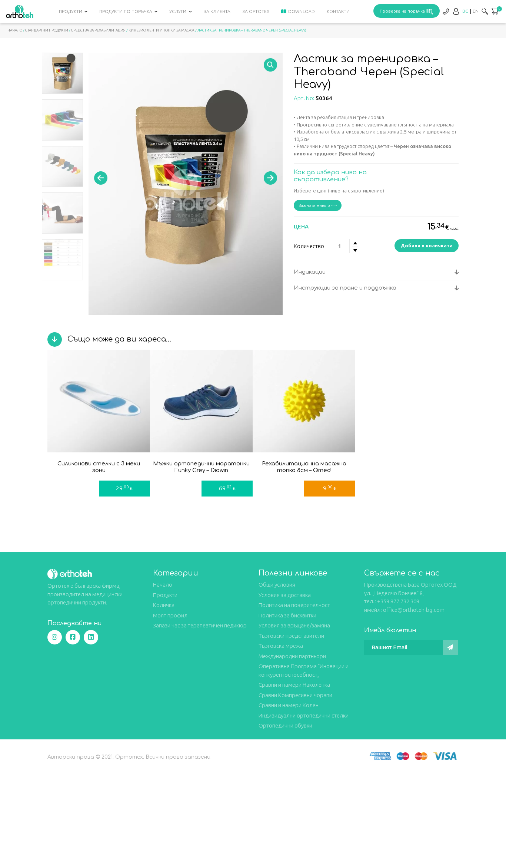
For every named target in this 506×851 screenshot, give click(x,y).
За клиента (217, 11)
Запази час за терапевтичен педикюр (200, 625)
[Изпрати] (450, 647)
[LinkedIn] (90, 637)
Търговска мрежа (281, 646)
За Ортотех (255, 11)
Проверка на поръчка (402, 11)
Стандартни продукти (46, 30)
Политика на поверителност (294, 605)
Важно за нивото (314, 205)
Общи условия (277, 584)
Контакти (338, 11)
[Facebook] (72, 637)
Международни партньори (292, 656)
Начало (14, 30)
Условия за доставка (285, 595)
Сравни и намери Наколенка (294, 685)
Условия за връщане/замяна (294, 625)
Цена (301, 226)
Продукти (70, 11)
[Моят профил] (456, 11)
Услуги (177, 11)
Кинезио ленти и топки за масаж (161, 30)
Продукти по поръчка (125, 11)
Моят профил (170, 615)
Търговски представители (291, 636)
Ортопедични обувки (285, 725)
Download (301, 11)
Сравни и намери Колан (289, 705)
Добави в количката (426, 245)
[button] (494, 11)
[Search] (485, 11)
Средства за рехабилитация (98, 30)
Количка (163, 605)
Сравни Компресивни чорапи (295, 695)
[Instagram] (54, 637)
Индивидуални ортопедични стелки (304, 715)
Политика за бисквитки (287, 615)
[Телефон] (445, 11)
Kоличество (309, 246)
